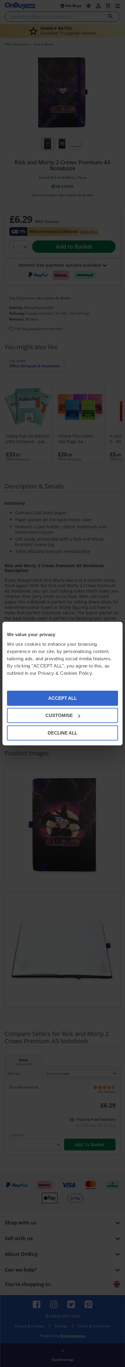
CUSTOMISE (59, 715)
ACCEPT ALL (62, 697)
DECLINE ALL (62, 732)
